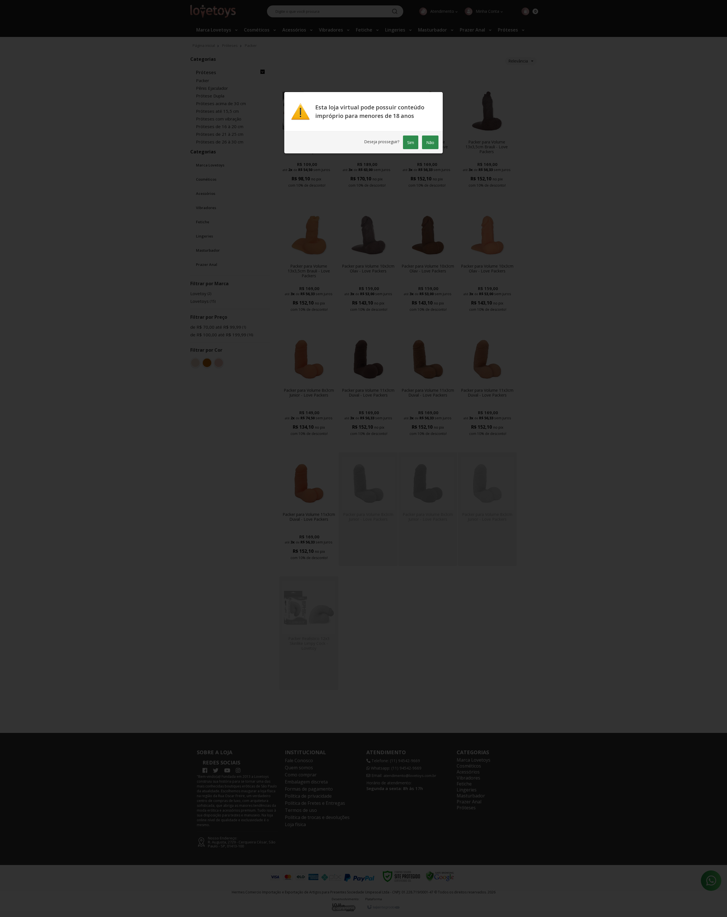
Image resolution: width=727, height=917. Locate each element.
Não (430, 142)
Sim (410, 142)
